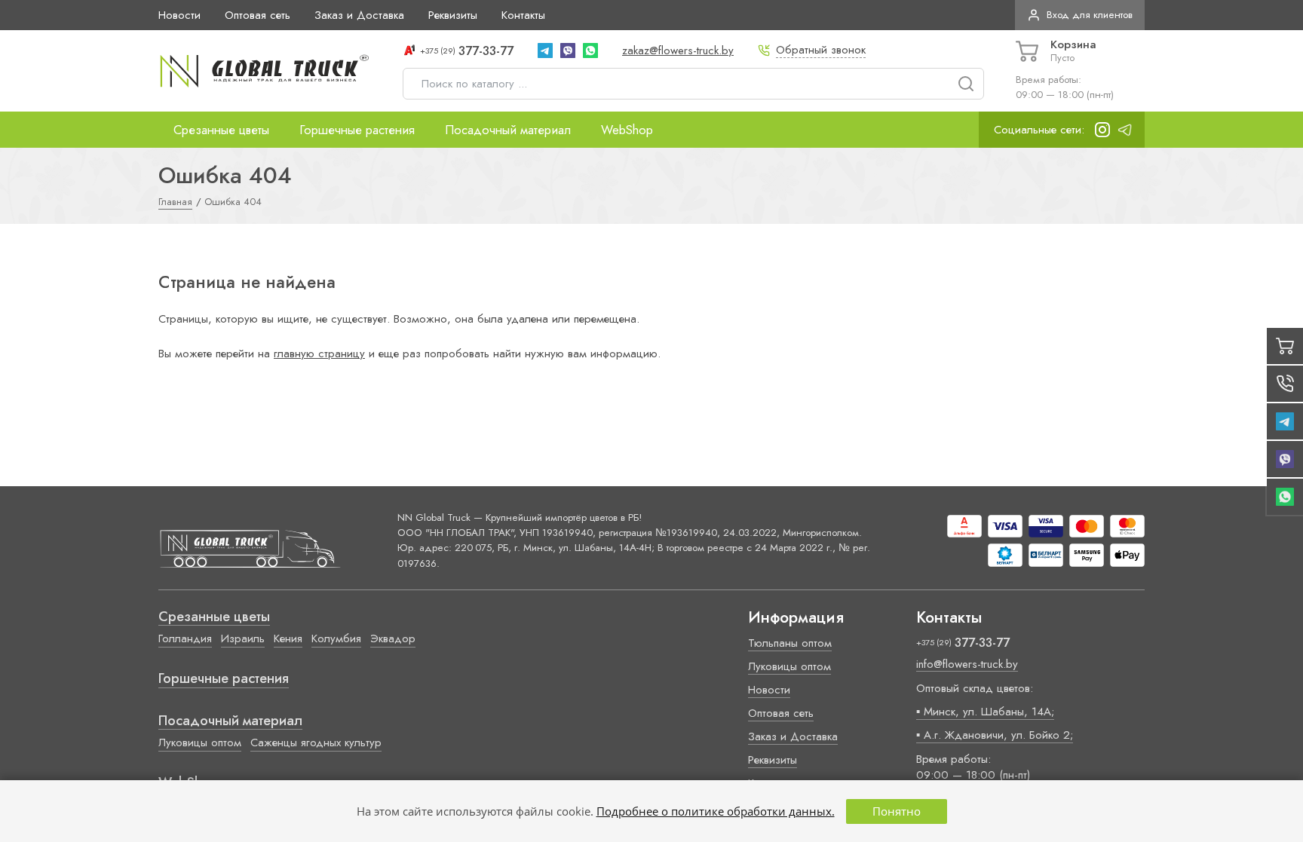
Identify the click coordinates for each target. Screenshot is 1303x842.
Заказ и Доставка (359, 15)
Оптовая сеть (257, 15)
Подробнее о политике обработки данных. (715, 811)
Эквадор (392, 638)
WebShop (627, 130)
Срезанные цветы (221, 130)
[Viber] (567, 50)
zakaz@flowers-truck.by (678, 50)
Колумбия (336, 638)
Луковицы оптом (199, 742)
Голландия (185, 638)
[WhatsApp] (590, 50)
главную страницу (319, 353)
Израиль (243, 638)
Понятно (896, 811)
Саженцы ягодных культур (316, 742)
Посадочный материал (508, 130)
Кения (288, 638)
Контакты (523, 15)
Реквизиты (452, 15)
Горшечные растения (357, 130)
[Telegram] (545, 50)
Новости (179, 15)
